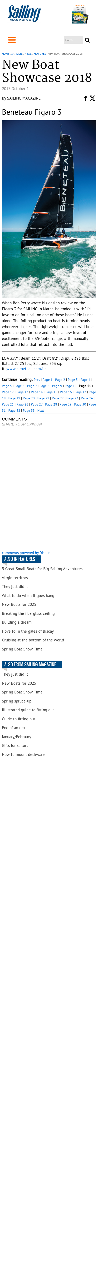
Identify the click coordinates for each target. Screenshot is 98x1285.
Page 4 (85, 379)
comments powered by (26, 552)
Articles (17, 53)
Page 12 (8, 392)
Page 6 (19, 386)
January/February (16, 736)
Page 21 (43, 398)
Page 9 (57, 386)
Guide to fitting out (18, 718)
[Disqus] (49, 489)
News (28, 53)
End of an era (13, 727)
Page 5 (7, 386)
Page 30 (80, 404)
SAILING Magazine (24, 98)
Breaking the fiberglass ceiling (28, 613)
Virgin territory (15, 577)
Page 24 (87, 398)
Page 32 (14, 410)
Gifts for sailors (15, 745)
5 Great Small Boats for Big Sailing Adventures (42, 568)
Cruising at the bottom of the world (33, 640)
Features (40, 53)
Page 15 (51, 392)
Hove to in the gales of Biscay (28, 631)
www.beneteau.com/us (26, 368)
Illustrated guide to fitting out (28, 709)
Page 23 (72, 398)
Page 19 (14, 398)
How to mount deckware (23, 754)
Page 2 (60, 379)
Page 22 (58, 398)
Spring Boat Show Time (22, 649)
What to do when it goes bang (28, 595)
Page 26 (22, 404)
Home (5, 53)
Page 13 (22, 392)
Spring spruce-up (16, 701)
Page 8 (44, 386)
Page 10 (71, 386)
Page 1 (48, 379)
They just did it (15, 586)
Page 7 (32, 386)
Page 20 (29, 398)
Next (40, 410)
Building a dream (17, 622)
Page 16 (66, 392)
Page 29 (66, 404)
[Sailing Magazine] (24, 16)
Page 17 (80, 392)
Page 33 (29, 410)
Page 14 (37, 392)
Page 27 (37, 404)
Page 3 (73, 379)
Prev (37, 379)
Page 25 (8, 404)
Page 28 (51, 404)
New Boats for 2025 (19, 604)
